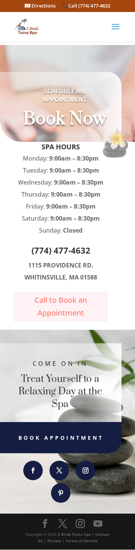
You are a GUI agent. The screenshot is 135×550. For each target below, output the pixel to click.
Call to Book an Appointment (60, 306)
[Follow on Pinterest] (60, 493)
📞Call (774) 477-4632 (86, 6)
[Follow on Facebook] (33, 470)
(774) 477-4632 (61, 250)
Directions (43, 6)
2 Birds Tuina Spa (74, 534)
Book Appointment (61, 437)
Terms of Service (82, 540)
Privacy (54, 540)
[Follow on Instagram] (85, 470)
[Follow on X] (59, 470)
